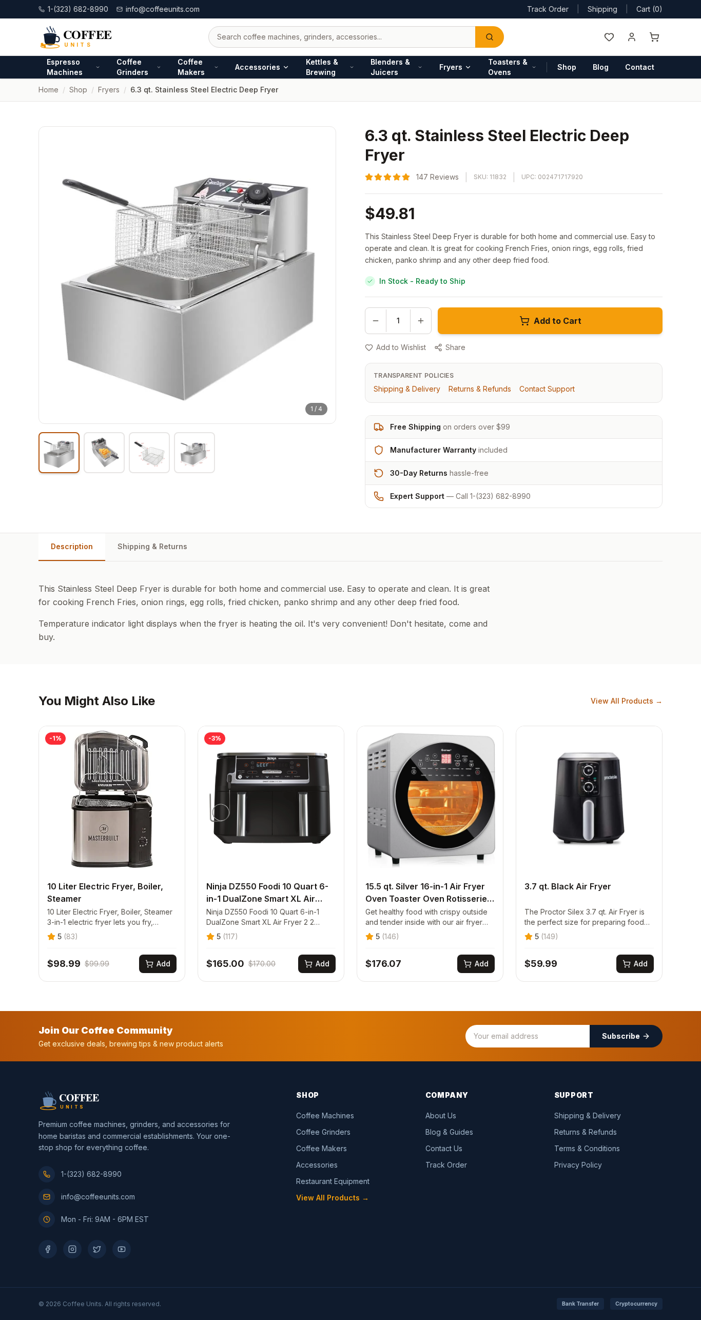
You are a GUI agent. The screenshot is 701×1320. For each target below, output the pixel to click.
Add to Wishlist (401, 347)
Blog (601, 67)
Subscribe (621, 1036)
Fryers (450, 67)
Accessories (257, 67)
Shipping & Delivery (407, 388)
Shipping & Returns (152, 546)
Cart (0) (649, 9)
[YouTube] (121, 1249)
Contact (639, 67)
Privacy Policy (578, 1164)
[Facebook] (47, 1249)
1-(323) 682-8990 (91, 1174)
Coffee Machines (325, 1115)
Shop (566, 67)
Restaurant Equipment (332, 1181)
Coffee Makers (191, 66)
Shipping (602, 9)
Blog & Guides (449, 1132)
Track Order (548, 9)
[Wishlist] (609, 37)
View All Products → (627, 700)
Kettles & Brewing (322, 66)
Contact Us (443, 1148)
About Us (440, 1115)
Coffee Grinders (132, 66)
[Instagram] (72, 1249)
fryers (109, 89)
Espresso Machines (65, 66)
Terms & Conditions (587, 1148)
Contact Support (547, 388)
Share (455, 347)
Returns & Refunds (480, 388)
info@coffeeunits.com (163, 9)
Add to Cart (557, 321)
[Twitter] (97, 1249)
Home (48, 89)
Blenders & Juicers (390, 66)
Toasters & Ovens (508, 66)
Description (72, 546)
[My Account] (632, 37)
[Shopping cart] (654, 37)
